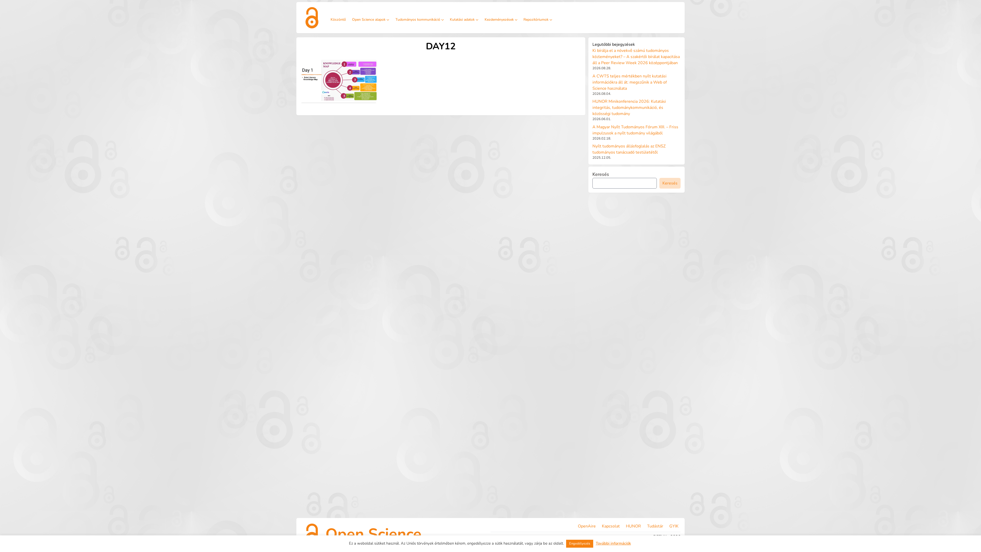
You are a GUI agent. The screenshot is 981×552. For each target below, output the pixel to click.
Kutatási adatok (462, 19)
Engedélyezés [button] (579, 543)
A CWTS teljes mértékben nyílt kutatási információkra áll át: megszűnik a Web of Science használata (629, 82)
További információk (613, 543)
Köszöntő (338, 19)
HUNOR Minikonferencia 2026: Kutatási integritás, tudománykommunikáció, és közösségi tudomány (629, 108)
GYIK (674, 526)
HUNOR (633, 526)
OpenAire (587, 526)
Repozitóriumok (535, 19)
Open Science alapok (369, 19)
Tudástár (655, 526)
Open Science (373, 534)
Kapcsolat (611, 526)
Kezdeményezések (499, 19)
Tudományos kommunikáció (417, 19)
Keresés (600, 174)
